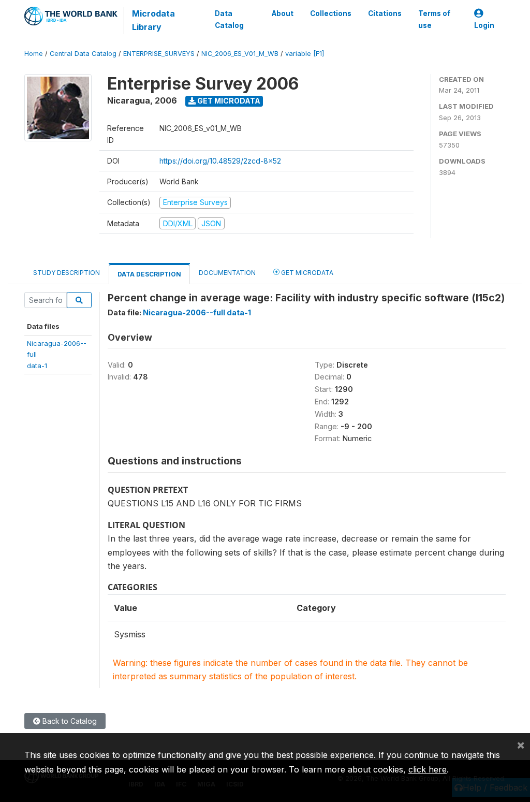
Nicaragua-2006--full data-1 (197, 312)
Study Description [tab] (66, 272)
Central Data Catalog (83, 53)
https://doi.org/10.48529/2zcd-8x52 (220, 160)
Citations (385, 13)
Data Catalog (229, 19)
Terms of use (434, 19)
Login (484, 25)
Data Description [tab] (149, 274)
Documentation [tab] (227, 272)
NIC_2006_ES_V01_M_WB (239, 53)
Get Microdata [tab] (306, 272)
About (282, 13)
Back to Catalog (68, 721)
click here (427, 769)
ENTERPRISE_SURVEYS (159, 53)
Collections (330, 13)
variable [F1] (304, 53)
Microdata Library (153, 20)
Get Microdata (228, 100)
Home (33, 53)
